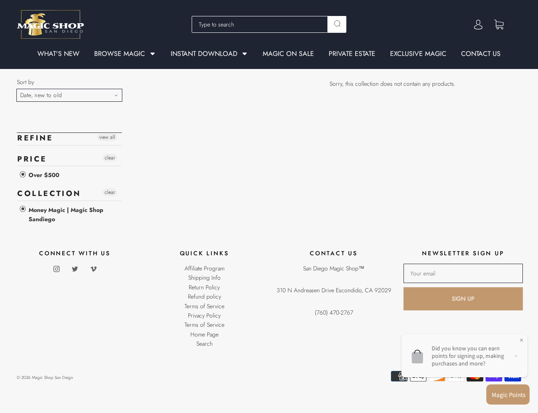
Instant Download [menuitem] (204, 53)
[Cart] (498, 24)
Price (32, 159)
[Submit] (337, 23)
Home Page (204, 334)
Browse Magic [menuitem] (119, 53)
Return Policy (204, 287)
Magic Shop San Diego (52, 377)
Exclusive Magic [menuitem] (418, 53)
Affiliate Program (204, 268)
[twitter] (75, 268)
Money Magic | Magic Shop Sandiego (65, 214)
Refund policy (204, 296)
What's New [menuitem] (58, 53)
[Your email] (463, 273)
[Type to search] (260, 24)
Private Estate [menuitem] (352, 53)
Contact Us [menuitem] (481, 53)
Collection (49, 193)
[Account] (478, 24)
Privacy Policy (204, 315)
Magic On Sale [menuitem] (288, 53)
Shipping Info (204, 277)
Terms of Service (204, 306)
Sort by (25, 82)
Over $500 (43, 175)
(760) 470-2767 (334, 312)
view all (107, 137)
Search (204, 343)
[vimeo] (93, 268)
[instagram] (56, 268)
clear (110, 157)
